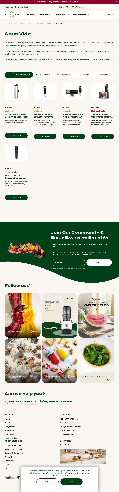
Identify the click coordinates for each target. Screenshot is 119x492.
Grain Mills (9, 434)
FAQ (6, 468)
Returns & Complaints (14, 453)
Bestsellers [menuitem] (84, 75)
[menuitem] (32, 15)
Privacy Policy (11, 457)
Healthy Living (11, 438)
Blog (17, 7)
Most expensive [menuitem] (63, 75)
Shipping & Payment (13, 449)
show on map (82, 445)
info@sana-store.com (56, 401)
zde (66, 475)
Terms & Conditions (13, 446)
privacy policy (82, 268)
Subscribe (99, 262)
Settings (59, 488)
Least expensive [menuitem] (43, 75)
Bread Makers (11, 430)
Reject (47, 482)
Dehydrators (10, 427)
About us (9, 7)
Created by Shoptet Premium (9, 487)
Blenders (9, 423)
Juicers (8, 419)
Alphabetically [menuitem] (104, 75)
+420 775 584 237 (71, 6)
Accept (71, 482)
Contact (24, 7)
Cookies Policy (11, 461)
